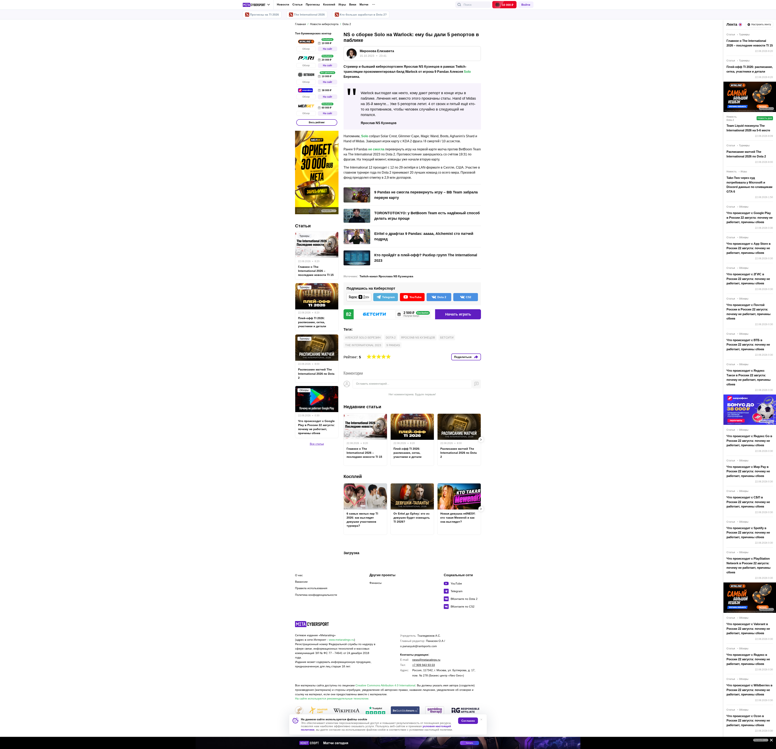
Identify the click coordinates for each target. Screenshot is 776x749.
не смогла (376, 149)
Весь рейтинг (317, 122)
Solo (467, 71)
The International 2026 (309, 14)
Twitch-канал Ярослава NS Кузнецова (386, 276)
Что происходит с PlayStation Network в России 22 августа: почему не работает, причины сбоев (748, 565)
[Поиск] (459, 4)
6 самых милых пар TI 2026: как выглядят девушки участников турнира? (362, 519)
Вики (352, 4)
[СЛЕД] (481, 439)
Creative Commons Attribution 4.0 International (385, 685)
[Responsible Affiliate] (465, 710)
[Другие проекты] (256, 5)
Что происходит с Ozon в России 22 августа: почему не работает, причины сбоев (748, 720)
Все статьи (317, 443)
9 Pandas (393, 345)
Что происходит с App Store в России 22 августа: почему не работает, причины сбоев (748, 248)
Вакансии (301, 581)
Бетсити (446, 337)
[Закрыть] (770, 741)
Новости (283, 4)
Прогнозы (313, 4)
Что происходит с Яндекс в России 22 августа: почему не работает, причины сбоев (748, 659)
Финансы (375, 582)
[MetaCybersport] (312, 624)
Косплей (329, 4)
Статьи (297, 4)
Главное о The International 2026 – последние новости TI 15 (364, 452)
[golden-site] (318, 710)
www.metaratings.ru (341, 639)
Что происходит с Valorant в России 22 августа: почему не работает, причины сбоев (748, 628)
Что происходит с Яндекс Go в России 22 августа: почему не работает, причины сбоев (749, 440)
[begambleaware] (405, 710)
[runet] (299, 710)
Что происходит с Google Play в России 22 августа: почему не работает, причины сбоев (316, 427)
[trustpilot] (375, 710)
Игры (342, 4)
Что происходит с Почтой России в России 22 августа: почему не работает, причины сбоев (748, 311)
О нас (299, 575)
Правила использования (311, 588)
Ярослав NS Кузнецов (418, 337)
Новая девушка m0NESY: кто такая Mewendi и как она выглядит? (458, 517)
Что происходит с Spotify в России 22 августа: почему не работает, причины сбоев (748, 532)
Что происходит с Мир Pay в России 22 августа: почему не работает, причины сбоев (748, 471)
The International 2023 (363, 345)
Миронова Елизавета (377, 51)
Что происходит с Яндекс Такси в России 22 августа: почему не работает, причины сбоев (748, 377)
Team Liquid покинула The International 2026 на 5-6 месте (748, 128)
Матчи (364, 4)
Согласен (468, 720)
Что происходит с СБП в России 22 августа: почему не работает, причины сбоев (748, 502)
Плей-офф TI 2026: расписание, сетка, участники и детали (407, 452)
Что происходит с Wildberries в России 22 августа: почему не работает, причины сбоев (749, 690)
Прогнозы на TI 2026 (264, 14)
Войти (525, 4)
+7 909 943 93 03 (423, 665)
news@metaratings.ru (426, 659)
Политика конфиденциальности (316, 594)
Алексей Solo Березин (363, 337)
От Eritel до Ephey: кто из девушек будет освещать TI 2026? (411, 517)
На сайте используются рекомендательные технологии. (332, 698)
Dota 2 (391, 337)
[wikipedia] (346, 710)
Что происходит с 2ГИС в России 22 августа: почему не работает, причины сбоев (748, 278)
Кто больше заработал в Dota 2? (363, 14)
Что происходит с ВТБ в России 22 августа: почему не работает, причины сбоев (748, 344)
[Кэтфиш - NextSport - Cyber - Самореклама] (388, 743)
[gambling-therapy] (434, 710)
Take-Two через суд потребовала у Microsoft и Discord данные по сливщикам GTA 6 (749, 184)
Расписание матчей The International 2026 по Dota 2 (458, 452)
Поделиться (462, 357)
